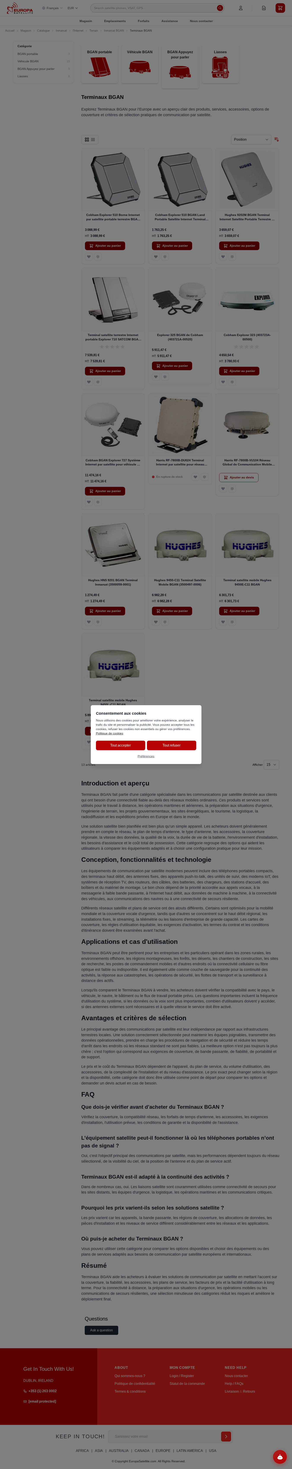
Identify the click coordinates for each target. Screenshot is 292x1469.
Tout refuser (171, 745)
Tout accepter (120, 745)
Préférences (146, 756)
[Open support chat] (280, 1457)
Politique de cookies (109, 733)
